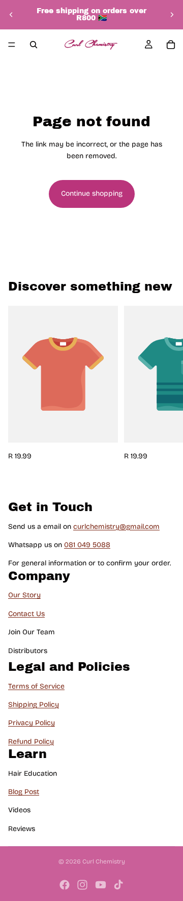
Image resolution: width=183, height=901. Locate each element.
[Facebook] (64, 885)
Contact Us (26, 613)
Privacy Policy (31, 722)
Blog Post (23, 791)
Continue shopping (92, 193)
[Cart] (171, 44)
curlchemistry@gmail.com (116, 526)
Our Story (24, 595)
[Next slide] (172, 15)
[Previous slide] (11, 15)
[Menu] (11, 44)
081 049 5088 (87, 544)
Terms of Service (36, 686)
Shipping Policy (33, 704)
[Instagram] (82, 885)
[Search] (33, 44)
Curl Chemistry (103, 861)
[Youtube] (101, 885)
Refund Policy (31, 741)
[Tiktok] (118, 885)
